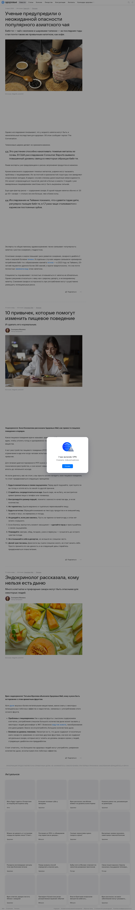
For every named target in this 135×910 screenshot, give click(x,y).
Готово (67, 466)
